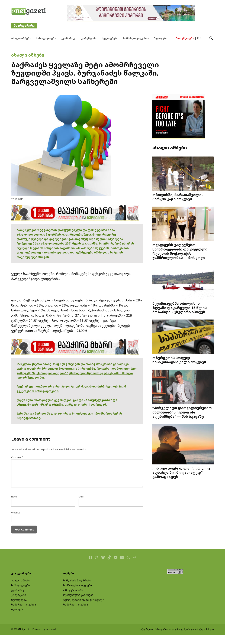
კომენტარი (89, 38)
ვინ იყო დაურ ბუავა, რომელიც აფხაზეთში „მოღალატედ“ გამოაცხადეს (181, 472)
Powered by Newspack (45, 629)
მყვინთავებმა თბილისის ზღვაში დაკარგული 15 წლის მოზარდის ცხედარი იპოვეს (179, 307)
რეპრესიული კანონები (78, 595)
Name (14, 496)
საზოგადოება (46, 38)
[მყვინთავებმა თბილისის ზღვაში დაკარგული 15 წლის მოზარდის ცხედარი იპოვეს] (183, 283)
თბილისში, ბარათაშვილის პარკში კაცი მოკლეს (178, 196)
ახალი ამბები (21, 38)
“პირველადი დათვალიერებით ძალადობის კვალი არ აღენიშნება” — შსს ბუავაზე (182, 412)
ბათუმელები (185, 38)
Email (81, 496)
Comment (17, 457)
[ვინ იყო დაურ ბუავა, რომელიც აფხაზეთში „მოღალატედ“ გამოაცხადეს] (183, 444)
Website (15, 512)
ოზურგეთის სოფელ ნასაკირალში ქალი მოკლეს (179, 359)
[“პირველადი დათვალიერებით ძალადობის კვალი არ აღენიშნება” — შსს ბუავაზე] (183, 387)
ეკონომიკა (68, 38)
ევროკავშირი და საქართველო (83, 599)
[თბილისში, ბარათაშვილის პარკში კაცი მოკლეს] (183, 174)
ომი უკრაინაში (73, 590)
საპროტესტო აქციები (77, 585)
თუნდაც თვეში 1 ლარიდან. (86, 404)
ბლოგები (160, 38)
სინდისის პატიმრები (77, 580)
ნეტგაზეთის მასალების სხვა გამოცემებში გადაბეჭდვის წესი (176, 629)
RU (199, 38)
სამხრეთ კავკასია (136, 38)
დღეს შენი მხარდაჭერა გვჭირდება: (45, 400)
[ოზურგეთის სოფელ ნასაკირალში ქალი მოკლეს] (183, 337)
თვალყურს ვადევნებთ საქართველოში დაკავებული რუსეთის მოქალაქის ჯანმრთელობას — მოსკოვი (179, 251)
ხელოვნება (110, 38)
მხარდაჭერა (24, 26)
